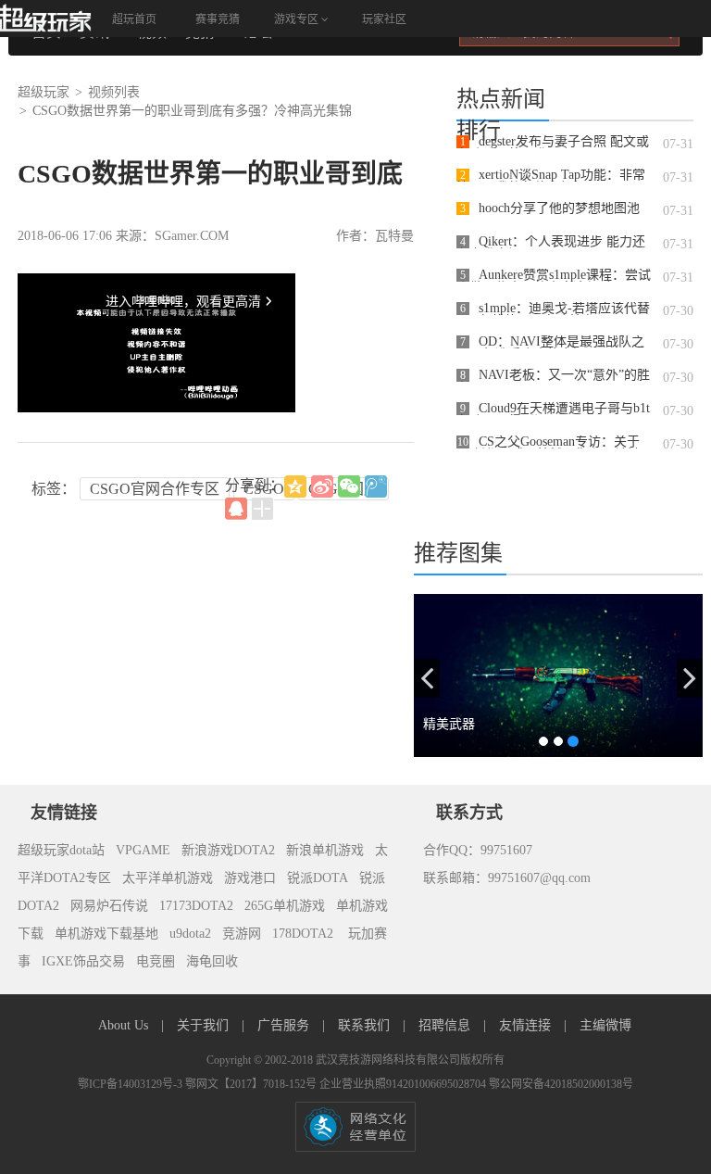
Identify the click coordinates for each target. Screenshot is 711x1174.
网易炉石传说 (109, 906)
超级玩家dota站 (61, 850)
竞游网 (241, 933)
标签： (53, 489)
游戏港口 (250, 878)
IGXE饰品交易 (83, 961)
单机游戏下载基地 (106, 933)
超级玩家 (43, 92)
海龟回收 (212, 961)
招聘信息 (446, 1025)
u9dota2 (190, 933)
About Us (125, 1025)
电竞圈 (155, 961)
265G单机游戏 (284, 906)
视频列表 (114, 92)
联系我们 (365, 1025)
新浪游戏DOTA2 (228, 850)
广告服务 (285, 1025)
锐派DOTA (317, 878)
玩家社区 (384, 19)
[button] (427, 678)
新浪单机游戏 (325, 850)
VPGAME (143, 850)
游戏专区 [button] (297, 19)
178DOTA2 (302, 933)
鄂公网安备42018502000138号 (561, 1084)
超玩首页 (134, 19)
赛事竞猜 (217, 19)
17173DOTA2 (196, 906)
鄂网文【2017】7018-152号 (252, 1084)
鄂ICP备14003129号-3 (131, 1084)
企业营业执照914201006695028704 (404, 1084)
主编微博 (605, 1025)
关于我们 (204, 1025)
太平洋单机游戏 (167, 878)
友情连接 (527, 1025)
